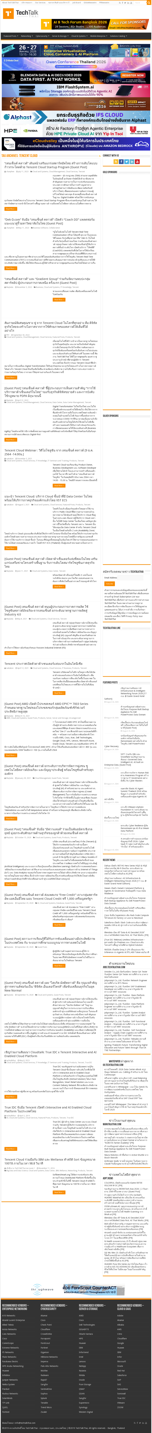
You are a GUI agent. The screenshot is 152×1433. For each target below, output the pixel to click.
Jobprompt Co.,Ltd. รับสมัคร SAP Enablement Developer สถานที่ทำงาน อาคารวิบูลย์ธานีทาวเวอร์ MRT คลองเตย (125, 989)
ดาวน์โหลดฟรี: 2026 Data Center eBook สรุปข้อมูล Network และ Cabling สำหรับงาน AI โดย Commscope (126, 1072)
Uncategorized (75, 718)
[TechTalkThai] (24, 12)
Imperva (44, 1361)
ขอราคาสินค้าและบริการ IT (59, 3)
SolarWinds (7, 1398)
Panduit (5, 1389)
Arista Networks (9, 1329)
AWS (119, 1329)
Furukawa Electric (10, 1361)
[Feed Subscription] (100, 156)
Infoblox (6, 1375)
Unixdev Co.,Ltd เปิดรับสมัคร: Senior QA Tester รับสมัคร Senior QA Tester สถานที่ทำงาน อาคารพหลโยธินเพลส (126, 974)
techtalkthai (11, 1060)
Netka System (8, 1384)
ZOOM (120, 1407)
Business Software (40, 228)
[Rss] (120, 3)
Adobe (120, 1315)
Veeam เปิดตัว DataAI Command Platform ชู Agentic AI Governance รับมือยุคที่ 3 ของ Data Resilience (125, 891)
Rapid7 (44, 1380)
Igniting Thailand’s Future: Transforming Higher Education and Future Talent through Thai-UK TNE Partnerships (126, 1047)
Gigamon (45, 1352)
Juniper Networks (10, 1380)
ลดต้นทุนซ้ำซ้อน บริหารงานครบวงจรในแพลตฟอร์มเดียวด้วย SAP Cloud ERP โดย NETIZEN (123, 1098)
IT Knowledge (65, 287)
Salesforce (121, 1375)
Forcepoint (45, 1338)
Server (49, 718)
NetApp (82, 1366)
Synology (83, 1407)
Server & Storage (59, 36)
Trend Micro (46, 1407)
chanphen (10, 172)
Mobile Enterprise (97, 36)
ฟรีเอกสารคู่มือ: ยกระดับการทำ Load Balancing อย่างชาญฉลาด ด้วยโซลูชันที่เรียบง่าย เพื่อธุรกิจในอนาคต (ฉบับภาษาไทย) (126, 1081)
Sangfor (44, 1384)
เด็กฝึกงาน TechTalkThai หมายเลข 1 (20, 1168)
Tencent (82, 172)
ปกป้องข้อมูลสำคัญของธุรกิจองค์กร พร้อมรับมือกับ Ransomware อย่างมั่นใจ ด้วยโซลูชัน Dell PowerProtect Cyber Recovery (125, 741)
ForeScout (45, 1343)
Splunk (44, 1398)
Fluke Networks (9, 1357)
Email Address (111, 578)
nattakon (10, 459)
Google (120, 1343)
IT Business (66, 668)
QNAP (82, 1389)
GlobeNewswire (90, 3)
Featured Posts (10, 36)
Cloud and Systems (40, 172)
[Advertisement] (126, 543)
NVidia (82, 1375)
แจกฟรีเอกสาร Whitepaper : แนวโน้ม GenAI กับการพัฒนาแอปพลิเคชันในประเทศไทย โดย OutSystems (126, 1089)
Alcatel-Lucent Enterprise (13, 1320)
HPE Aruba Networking (12, 1366)
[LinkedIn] (128, 3)
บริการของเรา (27, 3)
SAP (119, 1380)
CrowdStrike (46, 1334)
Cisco (4, 1338)
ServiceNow (122, 1389)
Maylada (9, 287)
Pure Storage (85, 1384)
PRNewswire (104, 3)
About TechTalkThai (10, 3)
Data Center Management (73, 402)
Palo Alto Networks (49, 1366)
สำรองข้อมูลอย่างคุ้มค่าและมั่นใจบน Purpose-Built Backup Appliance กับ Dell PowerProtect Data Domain (125, 901)
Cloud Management (57, 172)
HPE (81, 1338)
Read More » (10, 209)
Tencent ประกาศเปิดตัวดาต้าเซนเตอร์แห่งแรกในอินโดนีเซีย (43, 663)
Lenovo (82, 1361)
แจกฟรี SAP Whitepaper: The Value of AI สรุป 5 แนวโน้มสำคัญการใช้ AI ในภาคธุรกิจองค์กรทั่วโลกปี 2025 (126, 1107)
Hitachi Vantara (86, 1334)
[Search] (149, 2)
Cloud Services (72, 172)
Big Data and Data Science (17, 1171)
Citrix (119, 1334)
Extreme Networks (10, 1348)
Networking (26, 36)
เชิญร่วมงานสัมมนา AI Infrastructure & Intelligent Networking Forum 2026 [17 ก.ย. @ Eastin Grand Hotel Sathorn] (125, 693)
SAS (119, 1384)
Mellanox (63, 1171)
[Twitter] (125, 3)
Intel (81, 1357)
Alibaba (120, 1325)
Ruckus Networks (10, 1393)
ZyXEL (5, 1407)
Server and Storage (60, 718)
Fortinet (5, 1412)
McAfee (44, 1370)
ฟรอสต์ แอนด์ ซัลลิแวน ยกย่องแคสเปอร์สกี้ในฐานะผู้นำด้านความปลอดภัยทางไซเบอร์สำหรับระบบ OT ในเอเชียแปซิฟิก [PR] (125, 1235)
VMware (121, 1403)
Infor (119, 1357)
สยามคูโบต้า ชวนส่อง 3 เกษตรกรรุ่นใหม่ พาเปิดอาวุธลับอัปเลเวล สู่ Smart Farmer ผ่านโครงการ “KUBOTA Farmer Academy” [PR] (126, 1140)
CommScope (8, 1343)
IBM (57, 1171)
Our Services (40, 3)
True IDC (88, 1063)
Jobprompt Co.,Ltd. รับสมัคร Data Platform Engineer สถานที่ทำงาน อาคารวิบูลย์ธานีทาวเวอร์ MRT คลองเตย (124, 1006)
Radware (45, 1375)
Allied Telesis (8, 1325)
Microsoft (121, 1361)
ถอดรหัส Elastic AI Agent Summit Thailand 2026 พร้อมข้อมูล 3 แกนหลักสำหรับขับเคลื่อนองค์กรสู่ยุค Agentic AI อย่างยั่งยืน (125, 793)
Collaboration (54, 228)
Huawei (5, 1370)
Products (69, 337)
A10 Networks (8, 1315)
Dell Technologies (87, 1325)
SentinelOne (46, 1389)
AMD (8, 718)
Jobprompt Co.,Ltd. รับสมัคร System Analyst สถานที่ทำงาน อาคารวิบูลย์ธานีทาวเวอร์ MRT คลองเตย (125, 1015)
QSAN (81, 1393)
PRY (7, 335)
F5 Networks (8, 1352)
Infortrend (83, 1352)
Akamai (44, 1315)
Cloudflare (45, 1329)
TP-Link (5, 1403)
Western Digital (86, 1412)
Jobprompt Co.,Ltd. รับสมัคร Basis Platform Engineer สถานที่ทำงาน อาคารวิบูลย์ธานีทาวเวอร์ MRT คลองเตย (124, 998)
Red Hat (121, 1370)
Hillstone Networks (49, 1357)
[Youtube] (131, 3)
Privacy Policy (131, 616)
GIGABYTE (84, 1329)
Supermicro (84, 1403)
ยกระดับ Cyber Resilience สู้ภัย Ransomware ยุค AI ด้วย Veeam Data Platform (135, 828)
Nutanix (82, 1370)
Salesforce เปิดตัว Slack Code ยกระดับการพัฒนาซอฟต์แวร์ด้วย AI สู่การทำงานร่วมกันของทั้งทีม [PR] (126, 925)
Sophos (44, 1393)
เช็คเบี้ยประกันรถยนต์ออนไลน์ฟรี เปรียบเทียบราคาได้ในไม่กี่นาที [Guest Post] (134, 725)
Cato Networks (9, 1334)
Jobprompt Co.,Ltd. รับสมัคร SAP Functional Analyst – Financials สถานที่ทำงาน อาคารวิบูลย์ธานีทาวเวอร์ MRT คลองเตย (125, 1024)
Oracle (82, 1380)
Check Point (46, 1325)
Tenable (44, 1403)
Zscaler (44, 1412)
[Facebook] (122, 3)
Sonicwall (121, 1393)
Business (39, 287)
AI (38, 903)
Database (60, 903)
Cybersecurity (41, 36)
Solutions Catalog (117, 36)
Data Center (57, 402)
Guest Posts (32, 718)
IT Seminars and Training (58, 461)
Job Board (77, 3)
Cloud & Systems (78, 36)
